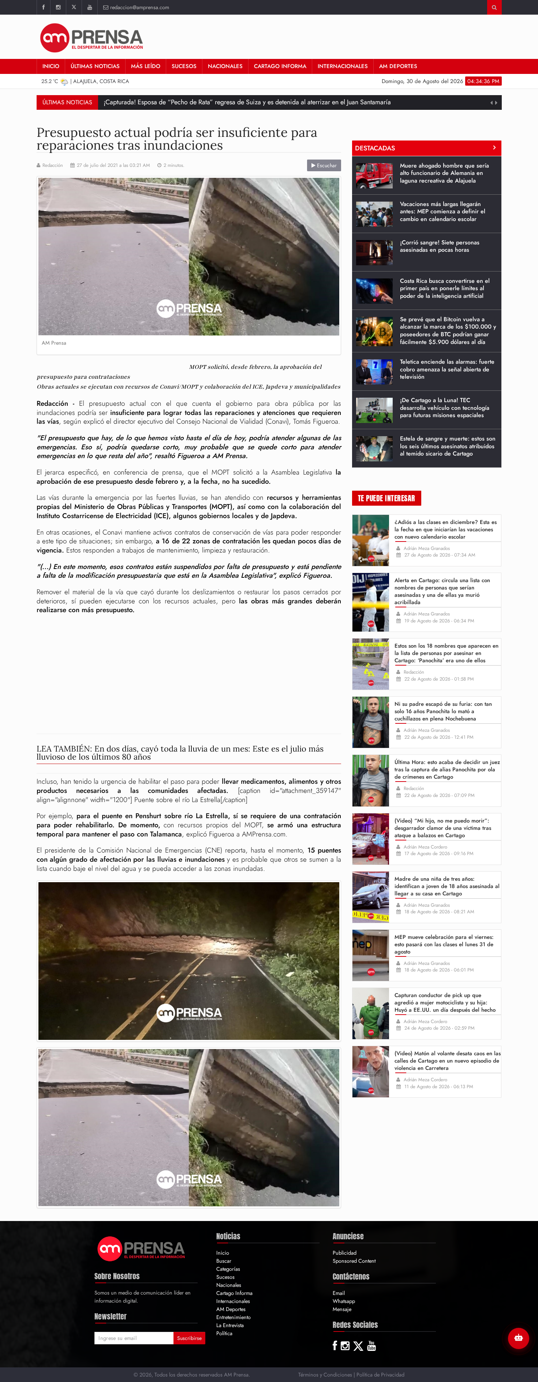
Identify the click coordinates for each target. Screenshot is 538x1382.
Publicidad (344, 1252)
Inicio (50, 66)
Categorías (228, 1269)
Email (339, 1293)
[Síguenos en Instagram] (58, 7)
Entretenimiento (233, 1317)
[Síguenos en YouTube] (89, 7)
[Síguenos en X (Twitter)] (74, 7)
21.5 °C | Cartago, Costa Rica (85, 81)
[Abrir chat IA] (518, 1338)
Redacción (52, 165)
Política (224, 1333)
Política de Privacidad (380, 1374)
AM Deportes (398, 66)
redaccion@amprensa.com (139, 7)
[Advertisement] (189, 675)
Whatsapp (344, 1301)
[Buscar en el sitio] (494, 7)
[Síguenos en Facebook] (43, 7)
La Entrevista (230, 1325)
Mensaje (342, 1309)
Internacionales (343, 66)
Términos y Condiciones (325, 1374)
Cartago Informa (280, 66)
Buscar (223, 1261)
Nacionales (225, 66)
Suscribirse (189, 1338)
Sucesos (184, 66)
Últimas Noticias (95, 66)
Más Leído (145, 66)
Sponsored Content (354, 1261)
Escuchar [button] (326, 165)
